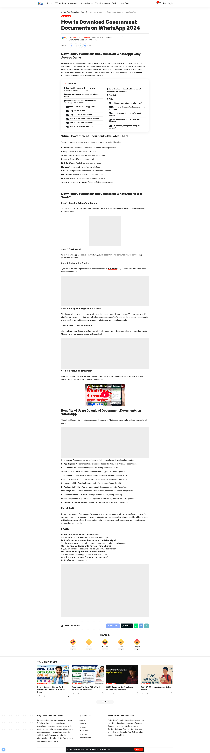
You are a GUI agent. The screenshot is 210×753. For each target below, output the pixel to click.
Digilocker (112, 269)
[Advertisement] (105, 231)
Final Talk (112, 95)
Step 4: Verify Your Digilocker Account (84, 118)
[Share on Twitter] (76, 45)
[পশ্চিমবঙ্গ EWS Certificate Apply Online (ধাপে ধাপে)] (157, 674)
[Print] (85, 45)
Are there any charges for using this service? (125, 127)
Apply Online (66, 16)
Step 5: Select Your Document (81, 122)
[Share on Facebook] (71, 45)
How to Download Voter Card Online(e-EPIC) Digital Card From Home (51, 689)
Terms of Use (106, 749)
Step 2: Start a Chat (77, 111)
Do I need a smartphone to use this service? (124, 120)
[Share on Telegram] (141, 626)
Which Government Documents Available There (81, 95)
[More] (90, 45)
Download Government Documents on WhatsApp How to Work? (80, 102)
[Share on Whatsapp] (136, 626)
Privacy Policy (93, 749)
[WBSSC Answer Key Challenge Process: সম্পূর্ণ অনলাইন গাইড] (122, 674)
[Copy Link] (80, 45)
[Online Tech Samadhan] (40, 3)
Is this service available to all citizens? (127, 103)
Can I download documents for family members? (125, 114)
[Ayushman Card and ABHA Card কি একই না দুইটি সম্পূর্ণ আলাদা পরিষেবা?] (88, 674)
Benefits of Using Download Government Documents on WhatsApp (124, 90)
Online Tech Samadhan (80, 37)
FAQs (111, 99)
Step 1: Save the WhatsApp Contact (83, 107)
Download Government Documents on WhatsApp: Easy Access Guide (80, 89)
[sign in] (153, 3)
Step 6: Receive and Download (81, 126)
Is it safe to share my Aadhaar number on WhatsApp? (127, 108)
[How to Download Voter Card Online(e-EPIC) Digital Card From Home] (53, 674)
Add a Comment (98, 37)
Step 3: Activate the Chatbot (81, 114)
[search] (160, 3)
